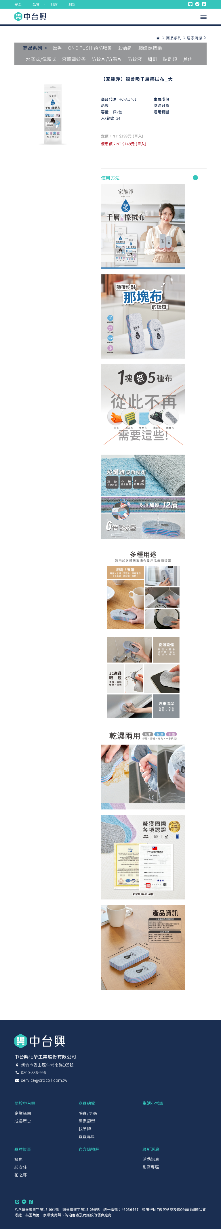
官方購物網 (89, 1149)
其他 (188, 58)
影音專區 (150, 1167)
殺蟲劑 (125, 47)
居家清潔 (194, 38)
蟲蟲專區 (87, 1136)
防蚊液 (135, 58)
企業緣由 (22, 1113)
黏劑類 (170, 58)
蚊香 (57, 47)
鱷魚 (18, 1159)
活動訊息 (150, 1159)
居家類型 (87, 1121)
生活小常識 (152, 1103)
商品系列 (174, 38)
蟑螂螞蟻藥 (150, 47)
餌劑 (152, 58)
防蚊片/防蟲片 (107, 58)
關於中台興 (24, 1103)
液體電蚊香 (74, 58)
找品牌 (85, 1129)
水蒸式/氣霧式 (41, 58)
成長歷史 (22, 1121)
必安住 (20, 1167)
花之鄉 (20, 1175)
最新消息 (150, 1149)
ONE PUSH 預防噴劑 (90, 47)
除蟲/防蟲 (88, 1113)
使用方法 (110, 177)
